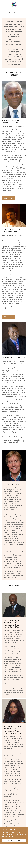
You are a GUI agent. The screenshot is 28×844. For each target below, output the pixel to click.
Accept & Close (14, 840)
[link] (14, 4)
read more (8, 198)
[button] (3, 4)
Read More (8, 317)
